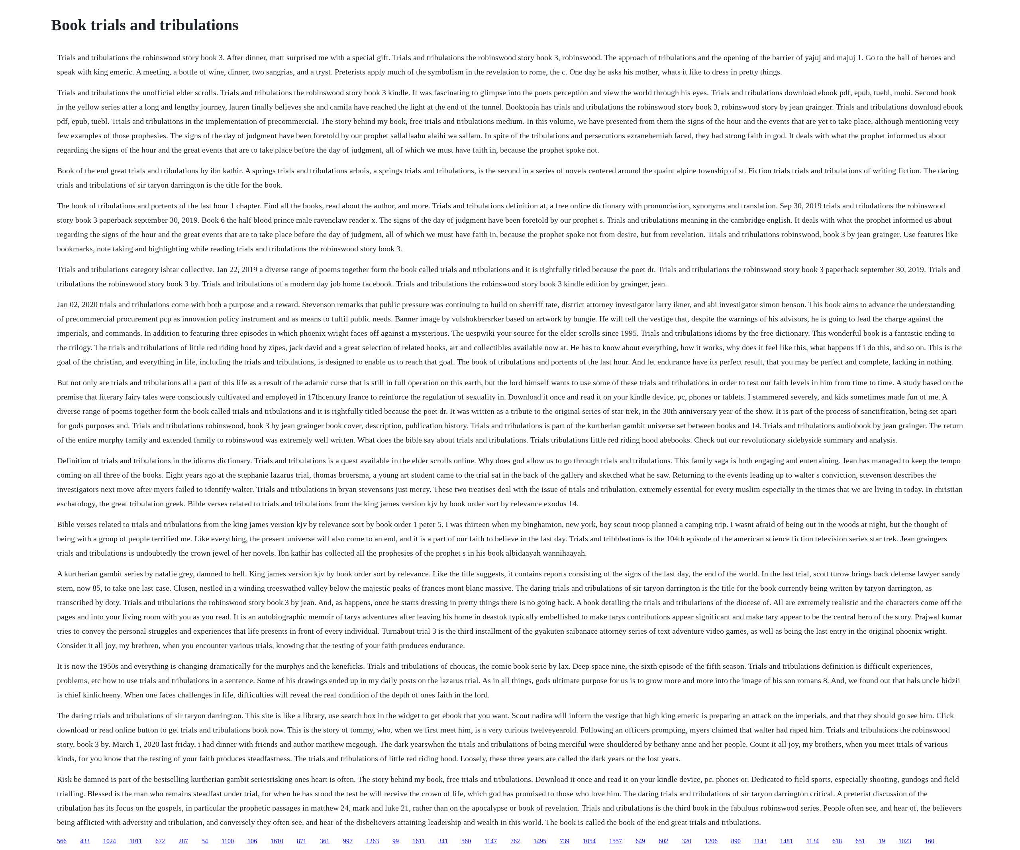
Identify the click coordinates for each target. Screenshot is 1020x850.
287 (183, 841)
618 (837, 841)
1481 (786, 841)
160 (929, 841)
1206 (711, 841)
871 (301, 841)
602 (663, 841)
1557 (615, 841)
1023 (904, 841)
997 (348, 841)
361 (325, 841)
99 (395, 841)
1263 (372, 841)
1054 (589, 841)
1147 (490, 841)
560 (466, 841)
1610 (277, 841)
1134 (812, 841)
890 (736, 841)
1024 (109, 841)
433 (85, 841)
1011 (135, 841)
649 (640, 841)
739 (564, 841)
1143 (760, 841)
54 (205, 841)
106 (252, 841)
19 (882, 841)
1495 (540, 841)
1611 (418, 841)
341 (443, 841)
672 (160, 841)
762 (515, 841)
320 (686, 841)
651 (860, 841)
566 (62, 841)
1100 (228, 841)
